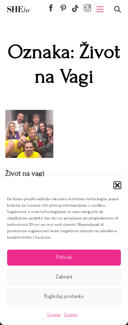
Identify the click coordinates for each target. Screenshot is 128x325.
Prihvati (64, 257)
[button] (117, 185)
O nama (53, 314)
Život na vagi (24, 173)
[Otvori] (117, 9)
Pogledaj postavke (64, 296)
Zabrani (64, 277)
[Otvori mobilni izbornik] (99, 9)
